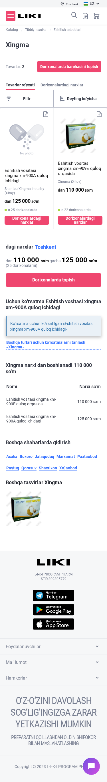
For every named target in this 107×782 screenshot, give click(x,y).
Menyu (10, 16)
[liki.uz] (29, 16)
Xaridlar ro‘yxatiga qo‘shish (45, 114)
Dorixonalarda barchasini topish (69, 66)
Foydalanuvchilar (23, 646)
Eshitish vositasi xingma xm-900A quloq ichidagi (26, 175)
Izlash (74, 15)
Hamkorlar (16, 678)
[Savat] (96, 16)
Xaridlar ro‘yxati (85, 16)
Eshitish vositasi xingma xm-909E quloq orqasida (79, 168)
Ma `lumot (16, 662)
